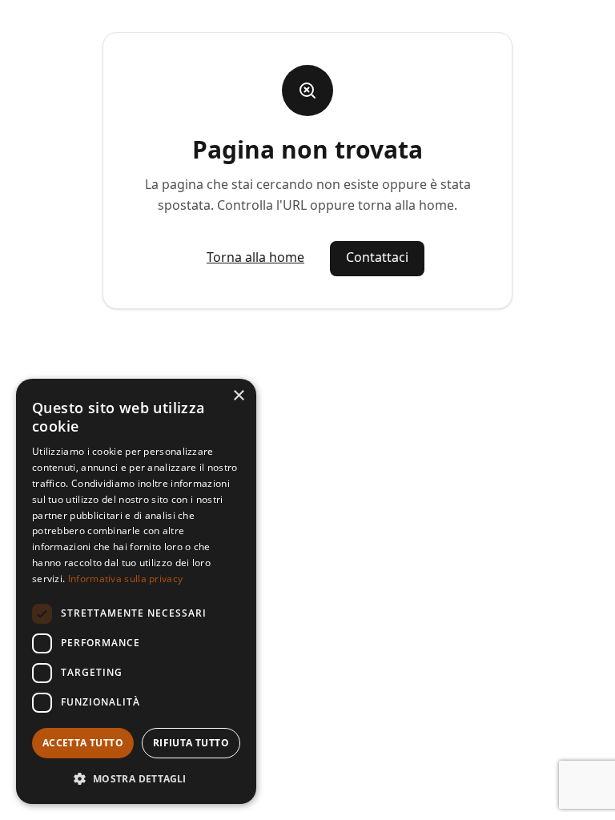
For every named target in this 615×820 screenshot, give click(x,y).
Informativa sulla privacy (125, 578)
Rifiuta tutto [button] (191, 743)
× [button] (238, 396)
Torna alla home (255, 257)
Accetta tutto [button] (82, 743)
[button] (136, 778)
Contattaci (377, 257)
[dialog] (136, 591)
